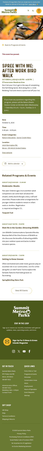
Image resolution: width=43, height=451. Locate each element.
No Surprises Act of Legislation (21, 443)
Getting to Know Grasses (12, 259)
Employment (28, 386)
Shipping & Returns (8, 419)
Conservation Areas (30, 380)
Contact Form (7, 393)
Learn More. (32, 4)
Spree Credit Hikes (24, 138)
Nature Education (9, 138)
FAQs (3, 413)
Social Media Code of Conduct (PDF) (21, 440)
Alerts (26, 383)
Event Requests (29, 392)
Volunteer (27, 377)
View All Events (21, 290)
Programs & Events (30, 374)
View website (7, 153)
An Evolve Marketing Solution (21, 446)
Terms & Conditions (8, 416)
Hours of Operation (30, 389)
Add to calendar (14, 164)
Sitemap (27, 396)
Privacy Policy (21, 434)
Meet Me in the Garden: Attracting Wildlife (20, 227)
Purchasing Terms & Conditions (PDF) (21, 437)
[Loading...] (28, 11)
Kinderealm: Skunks (11, 186)
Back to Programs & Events (15, 45)
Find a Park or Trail (30, 371)
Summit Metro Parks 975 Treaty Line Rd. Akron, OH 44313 (8, 374)
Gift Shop (5, 410)
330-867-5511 (6, 380)
